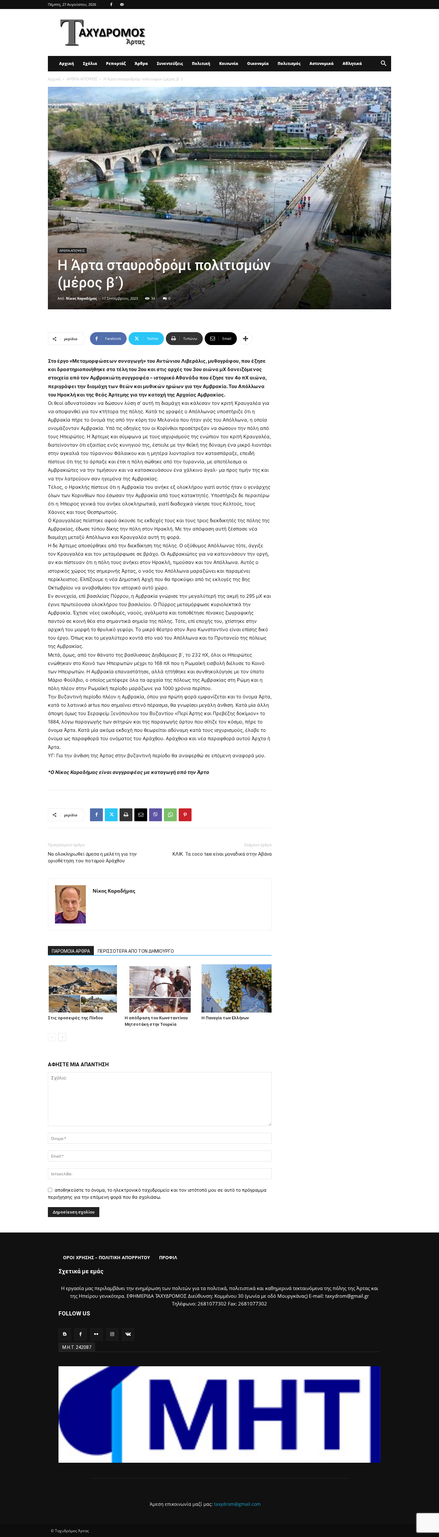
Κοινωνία (228, 63)
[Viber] (155, 814)
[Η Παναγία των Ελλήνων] (237, 988)
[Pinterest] (185, 814)
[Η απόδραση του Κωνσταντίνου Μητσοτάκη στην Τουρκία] (160, 988)
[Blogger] (64, 1334)
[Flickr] (96, 1334)
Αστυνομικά (321, 63)
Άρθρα (141, 63)
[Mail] (122, 4)
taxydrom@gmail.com (237, 1504)
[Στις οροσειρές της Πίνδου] (83, 988)
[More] (245, 338)
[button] (383, 64)
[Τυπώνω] (126, 814)
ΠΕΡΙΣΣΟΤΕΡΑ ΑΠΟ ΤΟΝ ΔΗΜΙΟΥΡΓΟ (136, 951)
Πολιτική (201, 63)
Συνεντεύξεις (170, 63)
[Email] (140, 814)
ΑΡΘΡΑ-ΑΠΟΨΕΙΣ (82, 79)
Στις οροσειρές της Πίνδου (75, 1017)
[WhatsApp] (170, 814)
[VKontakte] (128, 1334)
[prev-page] (52, 1037)
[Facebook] (111, 4)
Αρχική (66, 63)
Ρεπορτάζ (116, 63)
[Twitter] (111, 814)
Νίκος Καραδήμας (81, 298)
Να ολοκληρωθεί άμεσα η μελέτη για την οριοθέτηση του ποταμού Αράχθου (92, 857)
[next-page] (62, 1037)
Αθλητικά (352, 63)
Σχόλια (90, 63)
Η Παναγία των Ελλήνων (225, 1017)
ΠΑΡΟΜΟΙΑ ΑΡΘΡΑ (71, 951)
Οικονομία (258, 63)
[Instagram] (112, 1334)
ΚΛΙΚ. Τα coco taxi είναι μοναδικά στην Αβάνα (222, 854)
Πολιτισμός (289, 63)
